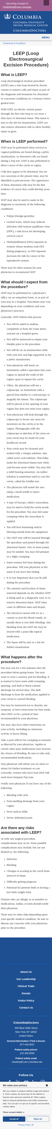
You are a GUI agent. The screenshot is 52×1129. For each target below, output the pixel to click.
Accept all (14, 1119)
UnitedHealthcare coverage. (17, 7)
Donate (26, 993)
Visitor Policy (26, 1000)
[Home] (26, 22)
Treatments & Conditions (14, 43)
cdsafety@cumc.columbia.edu (27, 1062)
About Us (26, 971)
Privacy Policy (24, 1125)
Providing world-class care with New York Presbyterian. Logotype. (28, 955)
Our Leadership (26, 979)
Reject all (38, 1119)
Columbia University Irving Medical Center (26, 945)
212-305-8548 (27, 1053)
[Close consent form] (46, 1085)
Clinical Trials (26, 986)
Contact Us (26, 1007)
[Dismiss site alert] (46, 2)
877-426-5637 (27, 1044)
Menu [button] (46, 37)
